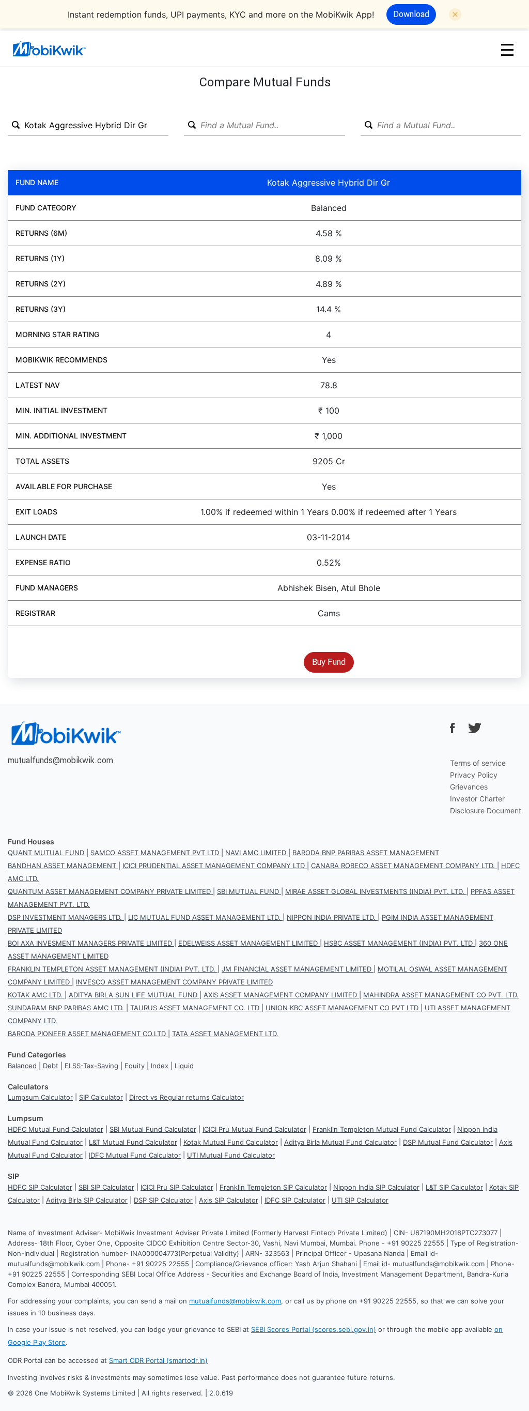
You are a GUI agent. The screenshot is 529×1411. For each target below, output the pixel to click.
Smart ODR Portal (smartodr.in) (158, 1360)
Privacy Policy (473, 774)
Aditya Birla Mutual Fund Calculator (340, 1142)
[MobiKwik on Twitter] (475, 728)
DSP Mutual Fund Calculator (448, 1142)
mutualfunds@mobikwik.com (60, 760)
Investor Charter (477, 798)
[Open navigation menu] (507, 49)
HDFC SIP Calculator (40, 1187)
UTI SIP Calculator (360, 1200)
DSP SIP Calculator (163, 1200)
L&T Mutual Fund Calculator (133, 1142)
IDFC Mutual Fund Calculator (135, 1155)
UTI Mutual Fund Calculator (231, 1155)
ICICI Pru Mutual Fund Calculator (254, 1129)
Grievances (469, 786)
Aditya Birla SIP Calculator (87, 1200)
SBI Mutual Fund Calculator (153, 1129)
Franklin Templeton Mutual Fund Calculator (382, 1129)
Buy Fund (329, 662)
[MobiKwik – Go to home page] (62, 48)
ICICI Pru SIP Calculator (177, 1187)
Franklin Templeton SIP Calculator (273, 1187)
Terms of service (478, 762)
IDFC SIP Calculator (294, 1200)
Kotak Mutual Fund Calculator (230, 1142)
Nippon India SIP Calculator (376, 1187)
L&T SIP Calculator (454, 1187)
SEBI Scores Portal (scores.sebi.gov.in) (313, 1329)
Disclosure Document (485, 810)
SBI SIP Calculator (106, 1187)
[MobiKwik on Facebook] (452, 728)
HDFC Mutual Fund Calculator (55, 1129)
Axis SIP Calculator (228, 1200)
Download (411, 14)
